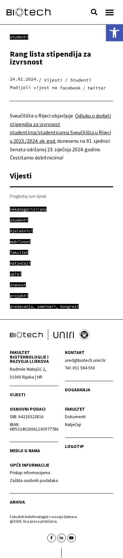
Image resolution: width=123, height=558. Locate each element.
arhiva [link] (17, 502)
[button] (94, 12)
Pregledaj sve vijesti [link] (28, 196)
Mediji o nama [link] (25, 451)
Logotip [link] (74, 446)
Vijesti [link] (17, 395)
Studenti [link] (19, 36)
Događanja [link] (77, 390)
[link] (114, 32)
